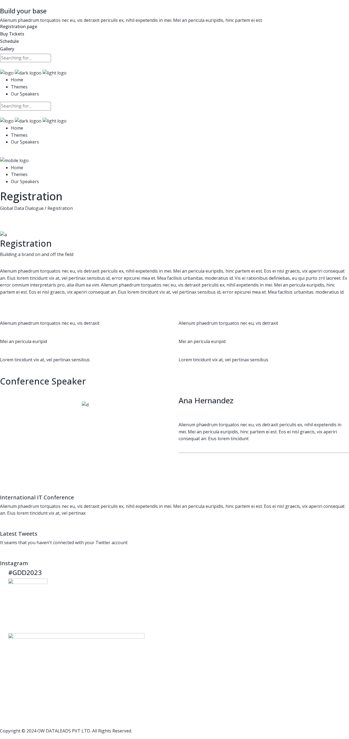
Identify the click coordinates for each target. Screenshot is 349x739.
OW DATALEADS (54, 731)
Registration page (18, 26)
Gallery (7, 49)
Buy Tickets (12, 34)
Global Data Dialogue (22, 208)
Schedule (9, 41)
